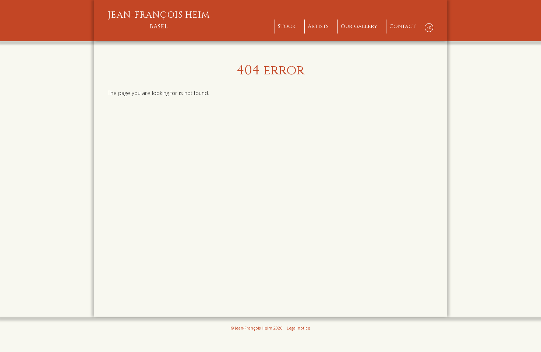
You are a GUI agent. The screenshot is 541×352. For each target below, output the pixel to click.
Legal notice (298, 328)
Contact (402, 26)
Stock (287, 26)
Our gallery (359, 26)
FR (429, 27)
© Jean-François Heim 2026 (256, 328)
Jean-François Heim (159, 20)
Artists (318, 26)
